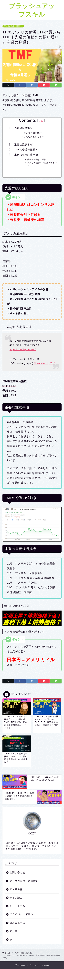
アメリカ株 (16, 889)
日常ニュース (17, 922)
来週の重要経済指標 (26, 154)
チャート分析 (17, 906)
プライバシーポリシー (23, 914)
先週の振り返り (23, 127)
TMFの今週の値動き (26, 149)
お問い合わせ (17, 872)
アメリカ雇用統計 (32, 133)
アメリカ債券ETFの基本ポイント (42, 164)
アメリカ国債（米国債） (13, 26)
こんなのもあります (33, 136)
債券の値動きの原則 (36, 159)
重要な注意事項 (23, 144)
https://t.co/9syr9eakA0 (23, 349)
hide (41, 121)
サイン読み (16, 897)
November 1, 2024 (44, 363)
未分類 (13, 931)
